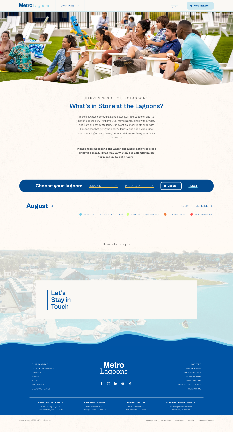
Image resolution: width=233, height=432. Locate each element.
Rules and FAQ (40, 364)
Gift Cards (38, 385)
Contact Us (194, 389)
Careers (196, 364)
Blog (35, 380)
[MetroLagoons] (113, 368)
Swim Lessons (193, 380)
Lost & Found (39, 372)
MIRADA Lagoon (136, 402)
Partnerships (193, 368)
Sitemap (191, 421)
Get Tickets (201, 5)
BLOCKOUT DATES (41, 389)
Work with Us (193, 376)
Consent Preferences (206, 421)
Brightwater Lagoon (50, 402)
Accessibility (179, 421)
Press (35, 376)
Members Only (192, 372)
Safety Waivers (151, 421)
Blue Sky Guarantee (43, 368)
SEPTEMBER (202, 205)
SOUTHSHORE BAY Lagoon (180, 402)
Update (172, 186)
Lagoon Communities (189, 384)
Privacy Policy (166, 421)
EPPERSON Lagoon (94, 402)
